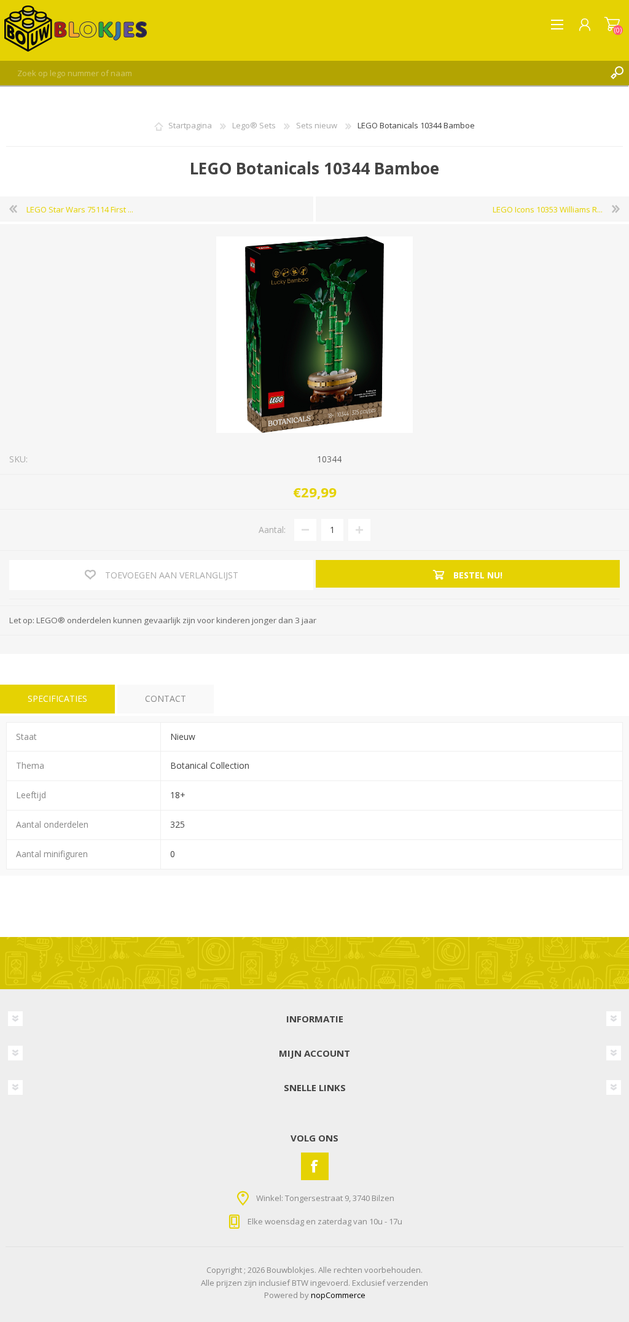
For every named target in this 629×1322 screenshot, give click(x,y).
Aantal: (272, 529)
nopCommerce (338, 1295)
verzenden (407, 1282)
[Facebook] (315, 1166)
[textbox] (302, 73)
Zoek (616, 73)
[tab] (57, 699)
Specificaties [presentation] (57, 698)
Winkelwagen (612, 24)
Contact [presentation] (165, 698)
